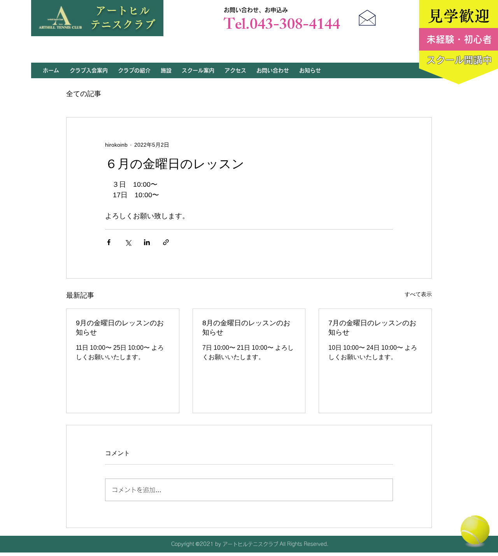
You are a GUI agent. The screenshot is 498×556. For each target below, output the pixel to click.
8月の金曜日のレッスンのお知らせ (246, 327)
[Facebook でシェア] (108, 242)
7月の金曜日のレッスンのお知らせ (372, 327)
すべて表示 (418, 294)
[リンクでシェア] (166, 242)
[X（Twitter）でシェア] (128, 242)
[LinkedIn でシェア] (147, 242)
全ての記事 (83, 94)
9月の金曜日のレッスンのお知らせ (120, 327)
